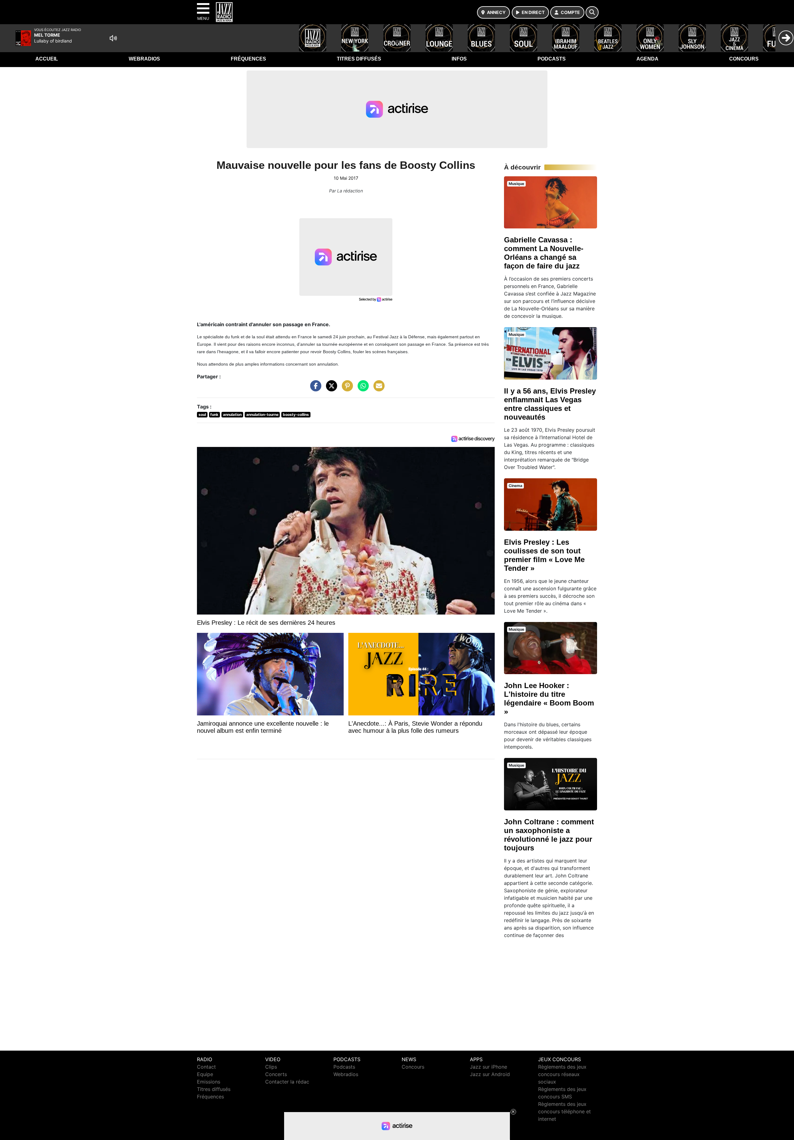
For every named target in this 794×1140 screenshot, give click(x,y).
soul (202, 414)
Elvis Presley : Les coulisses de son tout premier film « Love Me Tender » (544, 555)
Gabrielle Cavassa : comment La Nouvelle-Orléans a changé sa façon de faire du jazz (543, 253)
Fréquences (248, 58)
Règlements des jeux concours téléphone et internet (564, 1111)
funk (214, 414)
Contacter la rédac (287, 1082)
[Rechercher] (592, 12)
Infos (459, 58)
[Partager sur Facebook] (314, 389)
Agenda (647, 58)
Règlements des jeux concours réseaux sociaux (562, 1074)
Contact (206, 1067)
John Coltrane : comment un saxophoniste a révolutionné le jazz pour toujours (549, 835)
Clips (271, 1067)
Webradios (144, 58)
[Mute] (113, 38)
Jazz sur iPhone (488, 1067)
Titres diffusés (359, 58)
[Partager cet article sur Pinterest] (346, 389)
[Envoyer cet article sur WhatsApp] (362, 389)
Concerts (276, 1074)
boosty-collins (296, 414)
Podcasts (552, 58)
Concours (744, 58)
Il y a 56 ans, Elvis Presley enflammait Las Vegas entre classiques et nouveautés (550, 404)
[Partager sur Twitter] (330, 389)
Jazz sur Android (490, 1074)
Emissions (208, 1082)
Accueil (46, 58)
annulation (232, 414)
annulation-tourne (262, 414)
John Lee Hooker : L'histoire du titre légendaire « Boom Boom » (549, 698)
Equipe (205, 1074)
